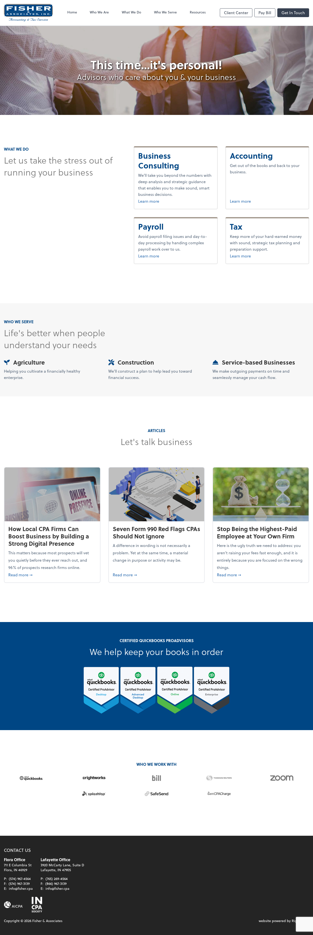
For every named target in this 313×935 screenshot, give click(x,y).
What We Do (131, 12)
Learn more (161, 201)
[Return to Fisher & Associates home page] (28, 13)
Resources (198, 12)
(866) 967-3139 (56, 883)
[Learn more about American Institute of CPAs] (13, 904)
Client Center (236, 12)
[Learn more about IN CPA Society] (36, 905)
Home (72, 12)
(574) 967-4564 (20, 878)
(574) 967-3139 (19, 883)
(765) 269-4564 (56, 878)
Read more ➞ (52, 575)
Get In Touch (293, 12)
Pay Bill (264, 12)
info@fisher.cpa (21, 888)
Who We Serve (165, 12)
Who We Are (99, 12)
